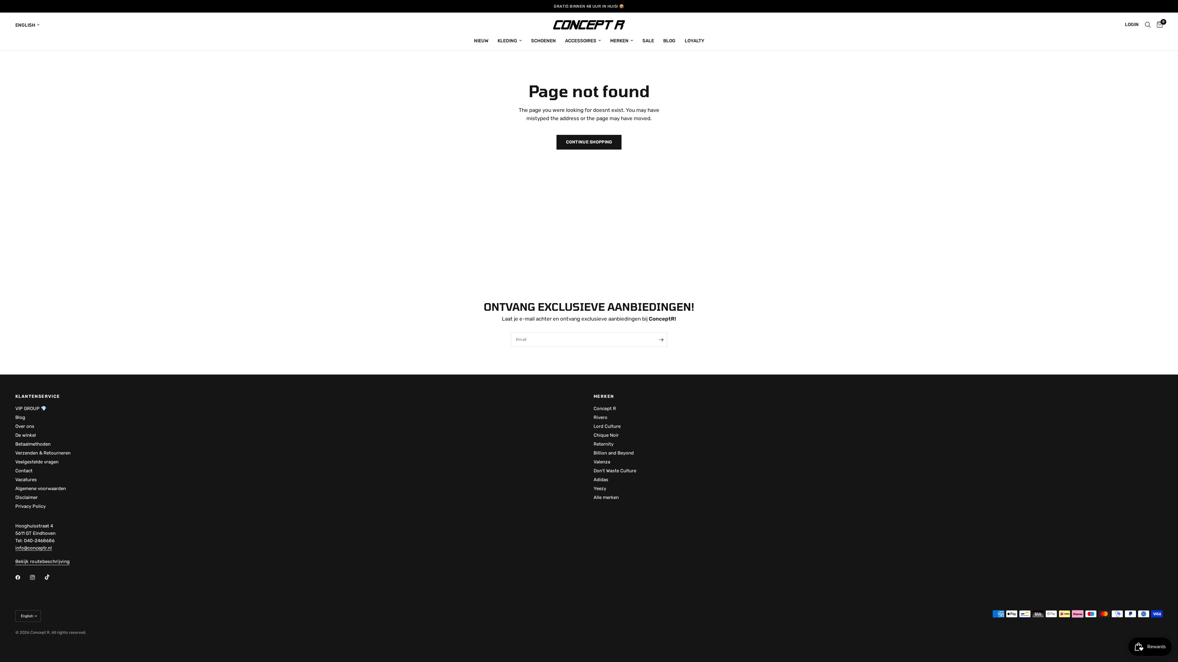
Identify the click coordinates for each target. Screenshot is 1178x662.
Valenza (602, 462)
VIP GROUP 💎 (31, 408)
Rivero (600, 417)
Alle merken (606, 497)
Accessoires (580, 41)
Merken (619, 41)
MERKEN (604, 396)
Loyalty (694, 41)
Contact (24, 471)
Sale (648, 41)
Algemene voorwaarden (40, 488)
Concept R (605, 408)
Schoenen (543, 41)
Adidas (601, 479)
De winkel (25, 435)
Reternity (604, 444)
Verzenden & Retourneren (43, 453)
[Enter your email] (661, 339)
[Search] (1148, 25)
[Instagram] (37, 577)
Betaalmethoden (33, 444)
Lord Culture (607, 426)
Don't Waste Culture (615, 471)
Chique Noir (606, 435)
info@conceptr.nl (33, 548)
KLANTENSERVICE (37, 396)
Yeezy (600, 488)
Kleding (507, 41)
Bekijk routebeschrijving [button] (42, 561)
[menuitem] (481, 41)
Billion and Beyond (614, 453)
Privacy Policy (30, 506)
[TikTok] (51, 577)
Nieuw (481, 41)
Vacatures (26, 479)
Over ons (24, 426)
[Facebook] (22, 577)
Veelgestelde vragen (37, 462)
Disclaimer (26, 497)
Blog (669, 41)
